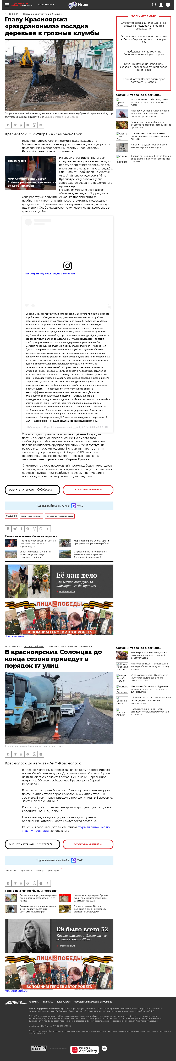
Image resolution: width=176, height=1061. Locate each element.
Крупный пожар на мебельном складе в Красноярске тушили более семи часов (143, 67)
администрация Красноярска (62, 117)
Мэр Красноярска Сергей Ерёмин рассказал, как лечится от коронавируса (38, 543)
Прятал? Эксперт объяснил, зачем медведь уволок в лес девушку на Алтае (149, 102)
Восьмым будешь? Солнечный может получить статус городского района (36, 554)
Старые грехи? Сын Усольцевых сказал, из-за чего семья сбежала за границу (150, 136)
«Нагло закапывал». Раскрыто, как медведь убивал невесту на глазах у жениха (150, 666)
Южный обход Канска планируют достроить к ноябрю (144, 81)
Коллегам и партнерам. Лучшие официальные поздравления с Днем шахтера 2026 (91, 898)
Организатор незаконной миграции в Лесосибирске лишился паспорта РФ (144, 39)
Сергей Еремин (53, 427)
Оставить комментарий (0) (88, 490)
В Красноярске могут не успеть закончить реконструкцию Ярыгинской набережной (91, 554)
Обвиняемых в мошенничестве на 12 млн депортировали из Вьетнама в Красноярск (38, 909)
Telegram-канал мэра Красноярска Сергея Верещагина (34, 746)
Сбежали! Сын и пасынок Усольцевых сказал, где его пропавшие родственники (151, 700)
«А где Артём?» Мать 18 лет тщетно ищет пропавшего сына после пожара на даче (149, 678)
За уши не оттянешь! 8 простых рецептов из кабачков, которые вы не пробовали (151, 125)
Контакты (34, 1002)
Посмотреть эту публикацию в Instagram (50, 273)
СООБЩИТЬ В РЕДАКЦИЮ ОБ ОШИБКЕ (93, 1002)
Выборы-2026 (63, 1002)
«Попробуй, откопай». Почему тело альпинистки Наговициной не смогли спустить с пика (150, 113)
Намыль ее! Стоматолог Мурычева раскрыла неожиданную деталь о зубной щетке (149, 689)
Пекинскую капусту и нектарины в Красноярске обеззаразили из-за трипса (38, 898)
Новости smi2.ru (16, 636)
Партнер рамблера (58, 1048)
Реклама (48, 1002)
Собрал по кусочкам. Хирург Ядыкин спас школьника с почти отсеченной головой (151, 159)
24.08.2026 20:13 (13, 646)
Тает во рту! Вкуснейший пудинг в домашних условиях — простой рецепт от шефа (149, 655)
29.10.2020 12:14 (12, 14)
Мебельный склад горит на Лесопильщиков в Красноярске (143, 53)
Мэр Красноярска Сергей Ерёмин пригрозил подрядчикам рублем (92, 542)
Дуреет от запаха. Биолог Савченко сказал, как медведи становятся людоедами (143, 25)
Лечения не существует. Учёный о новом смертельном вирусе (149, 146)
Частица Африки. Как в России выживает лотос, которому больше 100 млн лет (150, 712)
